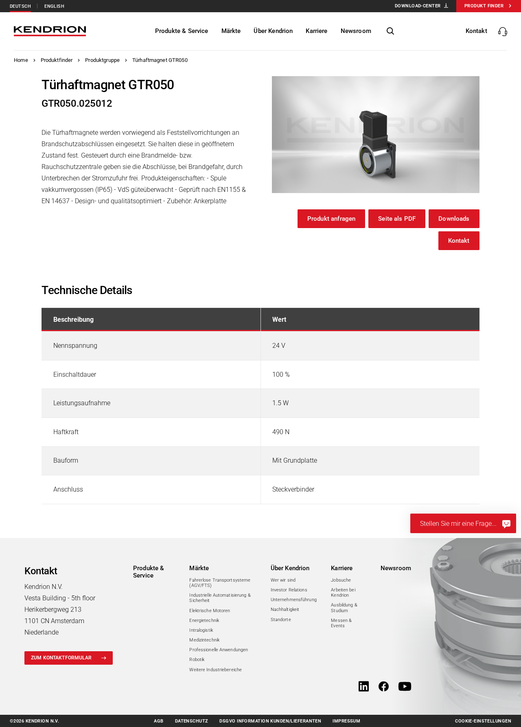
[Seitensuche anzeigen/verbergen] (390, 31)
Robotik (196, 659)
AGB (158, 721)
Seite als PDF (397, 218)
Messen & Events (341, 623)
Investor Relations (289, 590)
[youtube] (404, 687)
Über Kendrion (290, 568)
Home (21, 60)
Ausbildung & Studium (344, 607)
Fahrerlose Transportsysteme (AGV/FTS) (219, 583)
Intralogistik (200, 630)
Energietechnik (204, 620)
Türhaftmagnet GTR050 (160, 60)
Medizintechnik (204, 640)
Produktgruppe (102, 60)
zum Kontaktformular (61, 658)
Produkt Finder (483, 6)
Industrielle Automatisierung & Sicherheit (219, 598)
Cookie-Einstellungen (483, 721)
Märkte (199, 568)
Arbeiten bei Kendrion (343, 592)
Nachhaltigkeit (285, 609)
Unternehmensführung (294, 599)
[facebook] (384, 687)
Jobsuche (341, 580)
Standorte (281, 619)
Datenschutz (191, 721)
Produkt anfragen (331, 218)
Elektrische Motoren (209, 610)
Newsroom (396, 568)
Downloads (453, 218)
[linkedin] (364, 687)
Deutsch (20, 6)
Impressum (346, 721)
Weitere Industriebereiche (215, 669)
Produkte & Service (148, 571)
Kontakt (459, 240)
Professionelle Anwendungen (218, 649)
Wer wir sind (283, 580)
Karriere (341, 568)
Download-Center (418, 6)
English (54, 6)
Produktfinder (57, 60)
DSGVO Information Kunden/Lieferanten (270, 721)
